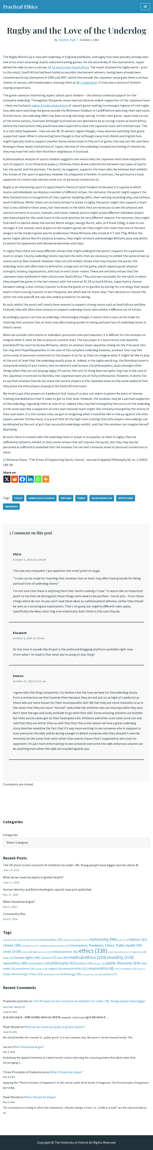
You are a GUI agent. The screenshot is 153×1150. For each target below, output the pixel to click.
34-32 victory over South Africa (68, 67)
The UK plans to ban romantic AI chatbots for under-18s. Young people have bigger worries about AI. (71, 865)
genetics (139, 951)
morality (120, 957)
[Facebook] (22, 479)
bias (121, 939)
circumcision (30, 945)
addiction (23, 940)
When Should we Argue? (19, 902)
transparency (90, 974)
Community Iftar (14, 914)
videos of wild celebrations (49, 105)
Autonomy (103, 939)
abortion (10, 939)
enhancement (65, 951)
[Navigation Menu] (145, 6)
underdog (11, 506)
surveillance (51, 974)
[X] (6, 479)
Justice (48, 958)
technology (70, 974)
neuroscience (39, 963)
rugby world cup (101, 498)
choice (12, 945)
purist (81, 498)
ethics (18, 498)
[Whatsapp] (37, 479)
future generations (120, 951)
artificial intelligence (76, 939)
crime (27, 951)
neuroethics (15, 963)
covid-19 (12, 951)
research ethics (75, 968)
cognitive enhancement (54, 945)
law (62, 958)
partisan (66, 498)
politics (84, 963)
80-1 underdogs (86, 82)
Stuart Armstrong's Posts (23, 974)
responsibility (101, 968)
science (129, 968)
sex (141, 968)
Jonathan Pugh (67, 40)
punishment (25, 968)
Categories (10, 835)
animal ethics (50, 940)
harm (8, 958)
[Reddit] (14, 479)
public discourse (123, 963)
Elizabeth (20, 633)
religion (55, 968)
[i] (57, 164)
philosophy (63, 963)
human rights (27, 957)
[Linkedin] (30, 479)
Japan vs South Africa (41, 498)
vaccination (107, 974)
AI (34, 940)
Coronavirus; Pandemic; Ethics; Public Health (105, 945)
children (137, 939)
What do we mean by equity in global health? (33, 877)
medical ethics (87, 957)
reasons (41, 968)
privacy (99, 963)
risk (119, 968)
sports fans (125, 498)
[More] (45, 479)
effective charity (42, 952)
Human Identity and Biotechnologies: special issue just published (47, 889)
